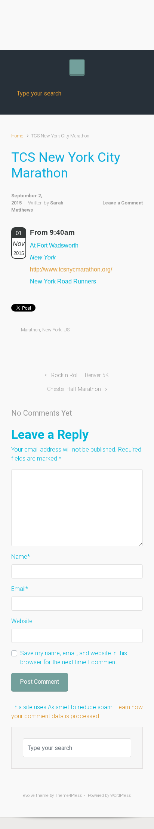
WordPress (120, 795)
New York (51, 329)
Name (20, 556)
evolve (29, 795)
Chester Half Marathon (74, 389)
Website (22, 621)
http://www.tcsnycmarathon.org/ (71, 269)
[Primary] (77, 67)
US (67, 329)
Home (17, 136)
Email (19, 588)
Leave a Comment (122, 203)
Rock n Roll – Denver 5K (80, 375)
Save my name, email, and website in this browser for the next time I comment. (73, 658)
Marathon (30, 329)
